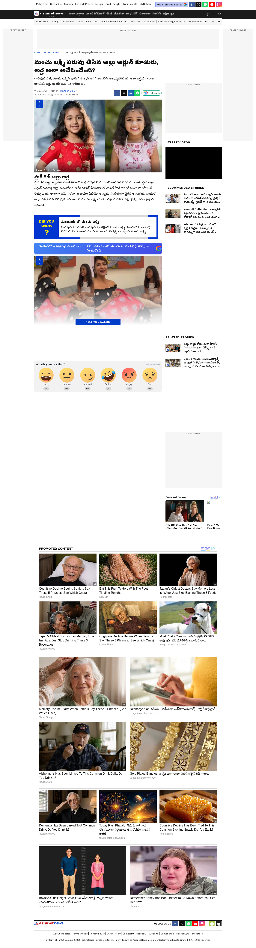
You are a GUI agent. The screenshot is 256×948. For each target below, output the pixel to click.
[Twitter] (198, 4)
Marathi (133, 4)
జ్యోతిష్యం (168, 13)
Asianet (48, 923)
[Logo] (50, 14)
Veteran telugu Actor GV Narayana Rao (180, 21)
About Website (61, 933)
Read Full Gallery (98, 322)
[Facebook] (192, 4)
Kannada (68, 4)
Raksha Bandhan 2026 (113, 21)
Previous (213, 22)
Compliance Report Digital (175, 933)
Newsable (56, 4)
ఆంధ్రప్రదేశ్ (131, 13)
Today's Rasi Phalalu (63, 21)
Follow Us (155, 93)
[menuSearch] (219, 14)
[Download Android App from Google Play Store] (212, 923)
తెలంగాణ (144, 13)
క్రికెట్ (109, 13)
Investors (197, 933)
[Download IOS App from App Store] (219, 923)
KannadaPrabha (84, 4)
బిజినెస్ (156, 13)
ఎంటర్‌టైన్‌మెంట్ (95, 13)
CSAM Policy (114, 933)
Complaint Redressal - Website (141, 933)
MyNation (145, 4)
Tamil (107, 4)
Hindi (125, 4)
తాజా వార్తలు (76, 13)
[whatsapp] (205, 4)
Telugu (99, 4)
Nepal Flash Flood (88, 21)
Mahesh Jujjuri (68, 90)
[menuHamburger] (213, 14)
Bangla (116, 4)
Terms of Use (80, 933)
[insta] (219, 4)
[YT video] (212, 4)
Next (219, 22)
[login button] (208, 14)
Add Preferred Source (169, 4)
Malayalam (42, 4)
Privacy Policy (97, 933)
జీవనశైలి (119, 13)
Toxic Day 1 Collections (142, 21)
